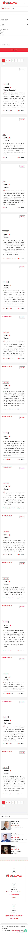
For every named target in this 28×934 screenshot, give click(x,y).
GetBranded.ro (15, 930)
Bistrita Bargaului (10, 90)
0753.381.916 (15, 837)
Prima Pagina (5, 8)
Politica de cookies (14, 894)
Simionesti (7, 723)
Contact (14, 897)
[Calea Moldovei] (13, 29)
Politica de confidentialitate (14, 892)
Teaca (6, 439)
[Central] (13, 31)
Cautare (15, 50)
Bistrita (6, 187)
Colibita (6, 140)
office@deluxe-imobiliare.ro (15, 915)
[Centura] (13, 34)
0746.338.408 (15, 850)
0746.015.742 (15, 825)
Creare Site (22, 932)
